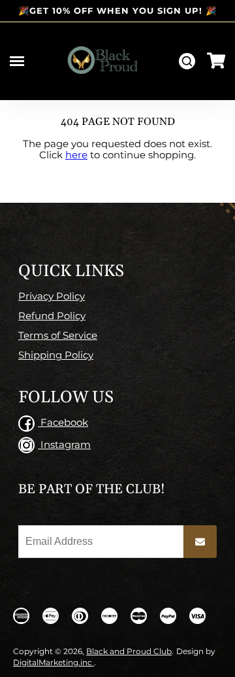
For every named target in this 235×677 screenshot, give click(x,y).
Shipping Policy (55, 355)
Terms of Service (57, 335)
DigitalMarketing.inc (53, 662)
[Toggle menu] (17, 61)
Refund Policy (52, 315)
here (76, 154)
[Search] (186, 61)
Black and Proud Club (129, 651)
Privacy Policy (51, 296)
